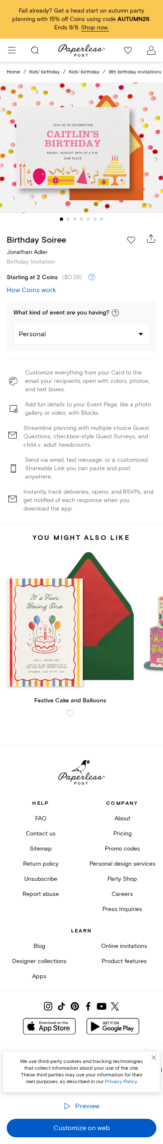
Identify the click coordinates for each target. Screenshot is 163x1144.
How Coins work (31, 290)
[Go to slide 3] (74, 219)
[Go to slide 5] (88, 219)
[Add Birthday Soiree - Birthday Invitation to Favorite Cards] (131, 240)
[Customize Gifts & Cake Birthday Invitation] (81, 148)
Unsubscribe (40, 878)
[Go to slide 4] (81, 219)
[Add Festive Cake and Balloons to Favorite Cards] (70, 713)
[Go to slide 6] (95, 219)
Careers (122, 894)
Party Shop (122, 878)
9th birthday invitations (135, 72)
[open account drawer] (151, 50)
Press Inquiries (122, 909)
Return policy (41, 863)
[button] (115, 313)
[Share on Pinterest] (75, 1006)
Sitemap (41, 848)
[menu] (11, 50)
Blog (39, 946)
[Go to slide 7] (101, 219)
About (122, 818)
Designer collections (39, 961)
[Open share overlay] (151, 238)
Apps (39, 976)
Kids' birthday (44, 72)
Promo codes (122, 848)
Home (13, 72)
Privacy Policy (121, 1082)
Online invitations (124, 946)
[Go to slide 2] (68, 219)
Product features (124, 961)
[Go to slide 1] (61, 219)
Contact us (41, 833)
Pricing (122, 833)
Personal (32, 334)
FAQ (40, 818)
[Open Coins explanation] (91, 277)
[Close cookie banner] (154, 1057)
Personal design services (122, 863)
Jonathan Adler (27, 252)
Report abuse (41, 894)
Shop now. (95, 27)
